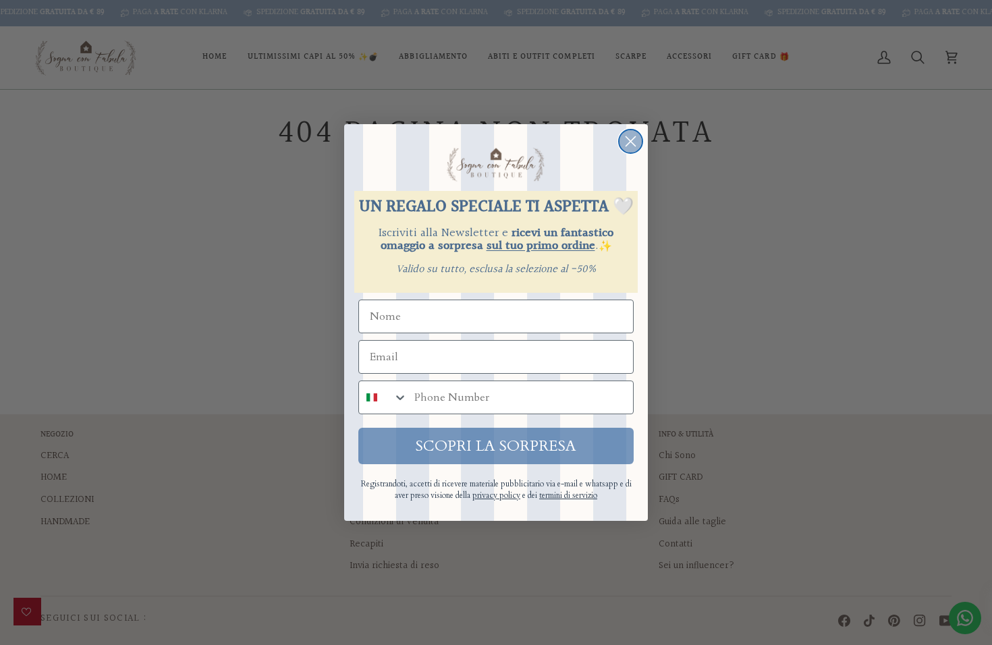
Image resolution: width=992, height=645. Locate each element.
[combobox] (383, 397)
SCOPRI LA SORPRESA (496, 446)
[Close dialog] (630, 141)
